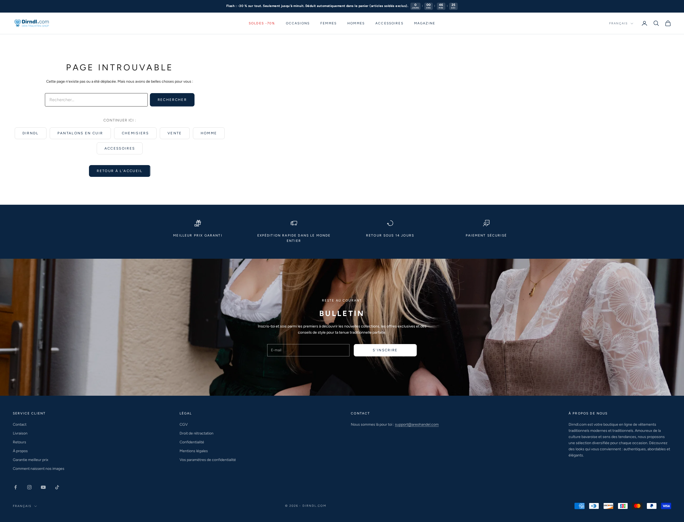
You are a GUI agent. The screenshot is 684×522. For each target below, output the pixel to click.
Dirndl (30, 133)
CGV (184, 424)
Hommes (356, 23)
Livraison (20, 433)
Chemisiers (135, 133)
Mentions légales (194, 451)
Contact (19, 424)
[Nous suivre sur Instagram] (29, 487)
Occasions (298, 23)
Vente (175, 133)
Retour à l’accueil (119, 171)
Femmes (328, 23)
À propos (20, 451)
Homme (209, 133)
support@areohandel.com (417, 424)
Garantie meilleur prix (30, 460)
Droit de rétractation (196, 433)
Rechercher (172, 100)
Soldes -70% (262, 23)
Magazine (424, 23)
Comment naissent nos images (38, 468)
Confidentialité (192, 442)
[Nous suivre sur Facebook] (15, 487)
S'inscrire (385, 350)
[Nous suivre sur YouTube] (43, 487)
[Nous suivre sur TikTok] (57, 487)
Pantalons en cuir (80, 133)
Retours (19, 442)
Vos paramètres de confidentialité (208, 460)
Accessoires (389, 23)
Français (618, 23)
